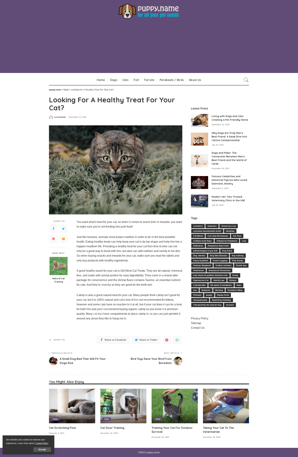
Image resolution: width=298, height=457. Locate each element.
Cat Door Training (112, 428)
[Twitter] (63, 229)
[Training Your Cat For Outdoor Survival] (175, 406)
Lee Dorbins (60, 117)
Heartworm (198, 270)
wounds (230, 305)
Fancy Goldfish (200, 261)
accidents (198, 226)
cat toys (98, 313)
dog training (238, 256)
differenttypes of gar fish (205, 251)
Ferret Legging (220, 261)
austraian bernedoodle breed (207, 231)
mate (239, 285)
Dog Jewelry (199, 256)
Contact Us (198, 327)
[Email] (63, 239)
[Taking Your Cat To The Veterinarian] (226, 406)
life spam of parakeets (221, 285)
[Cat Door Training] (123, 406)
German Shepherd (202, 265)
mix (195, 290)
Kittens (232, 280)
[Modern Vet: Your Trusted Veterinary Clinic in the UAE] (199, 201)
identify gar (218, 280)
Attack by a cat (228, 226)
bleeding (230, 231)
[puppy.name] (149, 11)
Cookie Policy (41, 443)
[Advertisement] (149, 49)
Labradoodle (199, 285)
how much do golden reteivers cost (210, 275)
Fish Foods (237, 261)
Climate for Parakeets (227, 241)
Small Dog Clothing (221, 300)
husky (235, 275)
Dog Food (227, 251)
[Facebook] (53, 229)
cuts (244, 241)
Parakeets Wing (235, 290)
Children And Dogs (202, 241)
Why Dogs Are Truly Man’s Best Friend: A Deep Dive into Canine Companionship (229, 136)
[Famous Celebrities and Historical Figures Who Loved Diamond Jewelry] (199, 182)
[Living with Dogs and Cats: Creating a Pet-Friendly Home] (199, 120)
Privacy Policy (199, 318)
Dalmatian (198, 246)
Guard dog (241, 265)
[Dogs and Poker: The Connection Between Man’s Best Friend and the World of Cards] (199, 160)
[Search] (246, 80)
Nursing (219, 290)
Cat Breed (198, 236)
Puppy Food (223, 295)
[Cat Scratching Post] (72, 406)
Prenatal (197, 295)
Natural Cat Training (58, 280)
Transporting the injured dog (207, 305)
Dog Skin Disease (218, 256)
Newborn (206, 290)
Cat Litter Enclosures (218, 236)
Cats (55, 419)
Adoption (212, 226)
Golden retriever (223, 265)
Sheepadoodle (200, 300)
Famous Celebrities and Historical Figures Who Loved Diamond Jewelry (229, 180)
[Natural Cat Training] (58, 266)
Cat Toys (237, 236)
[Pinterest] (53, 239)
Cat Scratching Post (62, 428)
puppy (209, 295)
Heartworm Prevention (219, 270)
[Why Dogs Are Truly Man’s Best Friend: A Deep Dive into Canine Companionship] (199, 139)
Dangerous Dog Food (218, 246)
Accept (42, 449)
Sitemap (196, 323)
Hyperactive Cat (200, 280)
